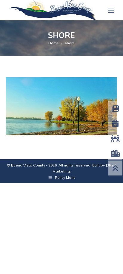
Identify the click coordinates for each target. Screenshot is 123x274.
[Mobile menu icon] (111, 10)
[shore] (61, 106)
